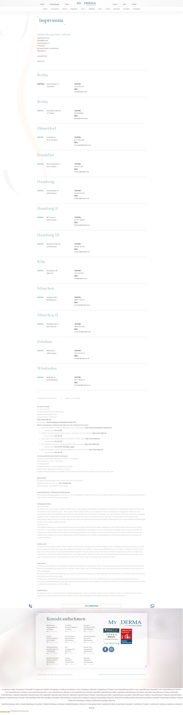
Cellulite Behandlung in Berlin (10, 704)
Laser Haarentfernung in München (59, 692)
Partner (39, 674)
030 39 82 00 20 (53, 631)
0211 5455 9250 (90, 631)
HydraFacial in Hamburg (157, 704)
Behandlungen (54, 4)
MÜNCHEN (117, 9)
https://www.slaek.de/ (92, 439)
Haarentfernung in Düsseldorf (122, 695)
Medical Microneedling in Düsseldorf (148, 698)
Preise (115, 4)
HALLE (83, 9)
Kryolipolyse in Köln (73, 689)
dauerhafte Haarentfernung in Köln (31, 695)
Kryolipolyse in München (89, 689)
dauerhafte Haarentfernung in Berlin (105, 692)
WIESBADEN (136, 9)
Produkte (44, 674)
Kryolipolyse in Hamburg (58, 689)
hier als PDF (58, 430)
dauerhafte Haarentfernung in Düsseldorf (130, 692)
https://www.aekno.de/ (92, 444)
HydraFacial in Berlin (108, 704)
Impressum (70, 674)
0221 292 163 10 (71, 653)
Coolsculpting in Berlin (94, 704)
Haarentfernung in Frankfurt (141, 695)
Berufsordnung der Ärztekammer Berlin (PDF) (61, 422)
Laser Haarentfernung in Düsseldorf (146, 689)
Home (42, 4)
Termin (134, 4)
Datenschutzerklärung (60, 674)
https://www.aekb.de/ (44, 420)
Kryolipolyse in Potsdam (105, 689)
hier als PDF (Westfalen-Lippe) (64, 447)
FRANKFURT (74, 9)
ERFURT (65, 9)
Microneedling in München (105, 698)
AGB (52, 674)
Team (67, 4)
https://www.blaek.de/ (96, 450)
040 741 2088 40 (90, 642)
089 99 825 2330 (53, 664)
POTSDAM (126, 9)
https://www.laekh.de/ (99, 433)
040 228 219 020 (71, 642)
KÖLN (100, 9)
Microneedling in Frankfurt (69, 698)
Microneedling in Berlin (33, 698)
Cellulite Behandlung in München (75, 704)
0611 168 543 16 (90, 664)
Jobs (124, 4)
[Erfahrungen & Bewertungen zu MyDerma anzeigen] (110, 636)
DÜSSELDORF (55, 9)
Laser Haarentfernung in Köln (37, 692)
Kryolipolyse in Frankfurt (42, 689)
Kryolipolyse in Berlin (8, 689)
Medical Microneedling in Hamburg (80, 700)
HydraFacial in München (174, 704)
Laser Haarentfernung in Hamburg (16, 692)
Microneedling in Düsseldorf (51, 698)
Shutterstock (67, 483)
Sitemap (91, 708)
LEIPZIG (108, 9)
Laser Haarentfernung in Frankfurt (169, 689)
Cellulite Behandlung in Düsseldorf (31, 704)
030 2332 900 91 (71, 631)
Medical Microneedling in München (103, 700)
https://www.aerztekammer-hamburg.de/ (98, 428)
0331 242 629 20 (71, 664)
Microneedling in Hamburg (87, 698)
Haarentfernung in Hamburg (160, 695)
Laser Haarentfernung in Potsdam (81, 692)
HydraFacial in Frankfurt (141, 704)
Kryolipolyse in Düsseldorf (24, 689)
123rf (60, 483)
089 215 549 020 (90, 653)
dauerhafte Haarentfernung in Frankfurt (157, 692)
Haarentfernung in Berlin (104, 695)
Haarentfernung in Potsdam (16, 698)
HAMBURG (92, 9)
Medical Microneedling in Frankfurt (172, 698)
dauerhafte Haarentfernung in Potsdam (82, 695)
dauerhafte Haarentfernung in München (56, 695)
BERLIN (45, 9)
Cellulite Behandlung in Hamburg (53, 704)
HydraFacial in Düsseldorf (124, 704)
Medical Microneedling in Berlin (125, 698)
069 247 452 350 (53, 642)
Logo (90, 3)
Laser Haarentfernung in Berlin (124, 689)
